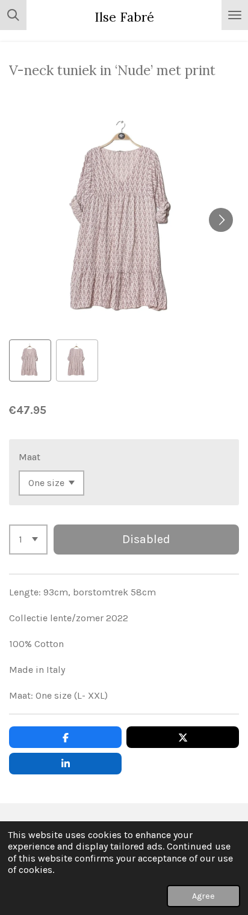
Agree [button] (203, 896)
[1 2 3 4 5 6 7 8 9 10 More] (28, 539)
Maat (29, 457)
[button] (30, 360)
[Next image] (221, 220)
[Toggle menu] (235, 15)
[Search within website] (13, 15)
